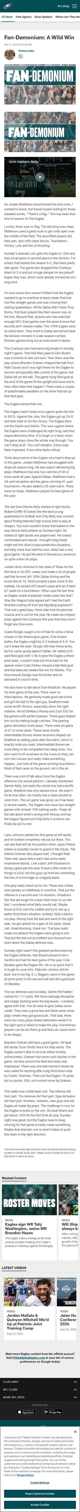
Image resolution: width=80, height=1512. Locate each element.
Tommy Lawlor (26, 50)
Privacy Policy (25, 1475)
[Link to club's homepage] (7, 5)
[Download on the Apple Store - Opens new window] (26, 1412)
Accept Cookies (40, 1504)
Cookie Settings (40, 1482)
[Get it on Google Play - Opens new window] (53, 1414)
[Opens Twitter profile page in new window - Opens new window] (20, 56)
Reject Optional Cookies (39, 1493)
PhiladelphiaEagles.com (28, 1357)
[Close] (75, 1431)
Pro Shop (63, 6)
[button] (40, 177)
